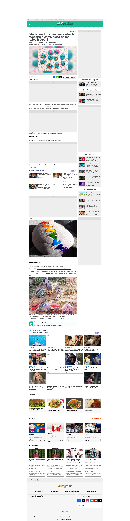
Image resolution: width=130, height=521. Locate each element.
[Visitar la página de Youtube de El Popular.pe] (96, 500)
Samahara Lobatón (53, 19)
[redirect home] (65, 486)
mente (43, 106)
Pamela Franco (44, 19)
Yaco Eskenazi (35, 19)
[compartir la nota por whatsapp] (57, 77)
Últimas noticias (33, 27)
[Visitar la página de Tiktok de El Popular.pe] (100, 500)
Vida (90, 27)
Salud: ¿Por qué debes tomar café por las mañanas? (48, 133)
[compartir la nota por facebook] (54, 77)
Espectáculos (44, 27)
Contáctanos (54, 491)
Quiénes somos (38, 491)
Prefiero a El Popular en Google (39, 330)
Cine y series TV (70, 27)
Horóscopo (69, 19)
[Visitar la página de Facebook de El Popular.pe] (79, 500)
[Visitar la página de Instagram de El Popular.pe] (87, 500)
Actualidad (53, 27)
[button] (29, 24)
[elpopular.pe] (65, 25)
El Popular (33, 77)
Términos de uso (91, 491)
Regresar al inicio (36, 480)
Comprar (42, 439)
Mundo (85, 27)
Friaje (75, 19)
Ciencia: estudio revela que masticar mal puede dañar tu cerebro (54, 269)
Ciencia (79, 27)
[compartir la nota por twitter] (60, 77)
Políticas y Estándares (72, 491)
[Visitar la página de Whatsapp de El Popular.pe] (92, 500)
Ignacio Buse (61, 19)
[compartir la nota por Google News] (70, 77)
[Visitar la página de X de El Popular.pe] (83, 500)
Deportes (61, 27)
